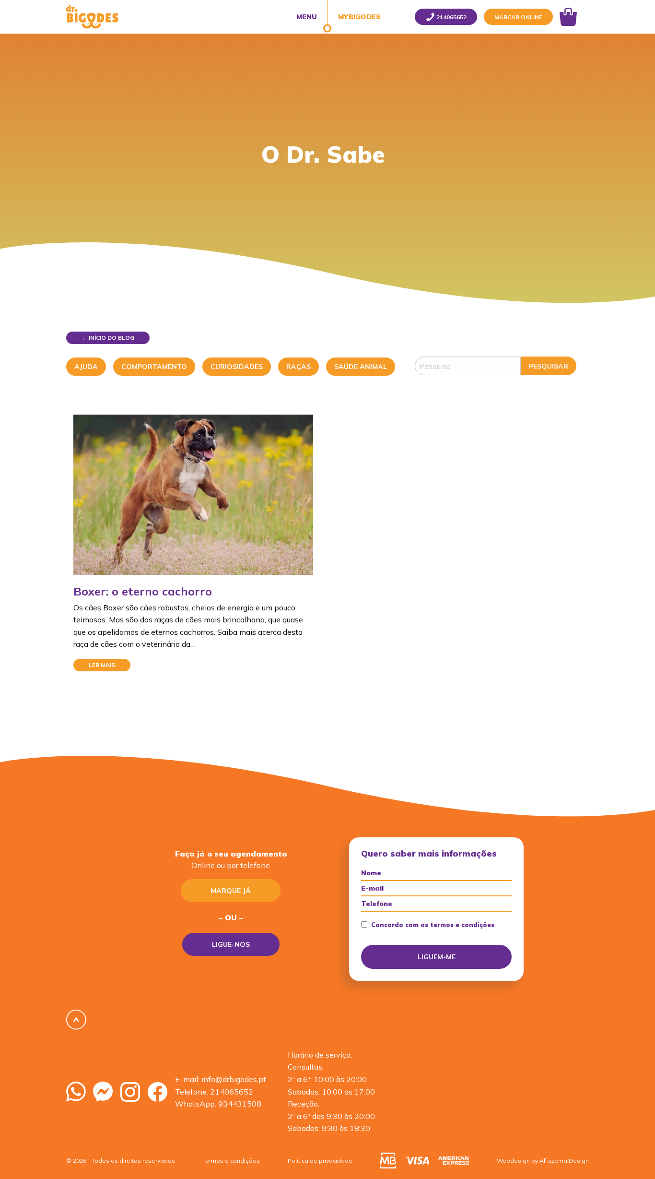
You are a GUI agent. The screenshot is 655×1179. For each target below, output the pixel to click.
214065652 (231, 1091)
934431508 (239, 1103)
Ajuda (86, 366)
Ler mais (102, 664)
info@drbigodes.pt (233, 1079)
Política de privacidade (320, 1160)
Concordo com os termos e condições (432, 925)
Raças (298, 366)
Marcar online (518, 17)
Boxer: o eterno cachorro (142, 591)
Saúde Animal (360, 366)
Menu (306, 16)
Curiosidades (237, 366)
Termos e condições (231, 1160)
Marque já (231, 890)
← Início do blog (108, 337)
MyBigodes (358, 16)
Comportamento (154, 366)
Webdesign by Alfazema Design (543, 1160)
